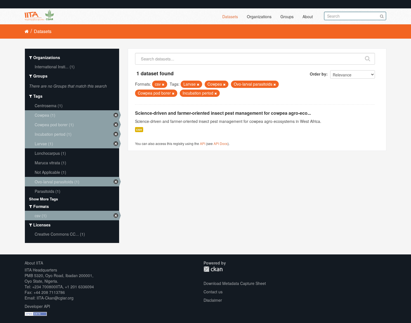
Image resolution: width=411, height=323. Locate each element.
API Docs (221, 143)
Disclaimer (213, 300)
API (202, 143)
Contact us (213, 291)
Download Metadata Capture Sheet (235, 283)
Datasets (230, 16)
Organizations (259, 16)
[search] (368, 57)
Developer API (37, 306)
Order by (318, 74)
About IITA (34, 263)
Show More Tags (43, 199)
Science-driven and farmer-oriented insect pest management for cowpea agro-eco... (223, 113)
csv (139, 129)
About (308, 16)
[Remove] (163, 84)
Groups (287, 16)
